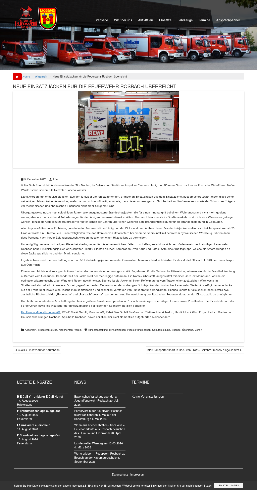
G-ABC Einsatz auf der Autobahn (39, 350)
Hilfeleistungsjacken (139, 330)
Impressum (137, 474)
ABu (55, 179)
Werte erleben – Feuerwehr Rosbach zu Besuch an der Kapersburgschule (99, 455)
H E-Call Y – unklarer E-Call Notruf (40, 396)
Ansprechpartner (228, 20)
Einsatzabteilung (47, 330)
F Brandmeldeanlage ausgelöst (38, 411)
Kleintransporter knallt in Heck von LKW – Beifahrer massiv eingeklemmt (193, 350)
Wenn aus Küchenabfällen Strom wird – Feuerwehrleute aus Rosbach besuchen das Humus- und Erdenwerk (99, 429)
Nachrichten (66, 330)
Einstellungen (228, 485)
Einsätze (165, 20)
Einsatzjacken (117, 330)
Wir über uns (123, 20)
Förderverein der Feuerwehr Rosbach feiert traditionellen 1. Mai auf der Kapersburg (98, 415)
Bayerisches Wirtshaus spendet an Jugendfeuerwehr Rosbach (96, 398)
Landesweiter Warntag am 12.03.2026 (98, 443)
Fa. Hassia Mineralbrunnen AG (40, 312)
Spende (176, 330)
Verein (78, 330)
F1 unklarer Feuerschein (33, 425)
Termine (204, 20)
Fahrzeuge (185, 20)
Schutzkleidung (161, 330)
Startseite (101, 20)
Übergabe (187, 330)
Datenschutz (120, 474)
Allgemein (30, 330)
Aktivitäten (145, 20)
